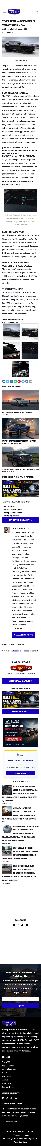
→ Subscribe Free (9, 1121)
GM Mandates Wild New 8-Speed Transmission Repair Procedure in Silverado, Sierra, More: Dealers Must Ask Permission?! (20, 833)
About (5, 1079)
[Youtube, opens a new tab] (26, 925)
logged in (17, 650)
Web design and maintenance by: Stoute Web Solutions (20, 1140)
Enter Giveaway (20, 711)
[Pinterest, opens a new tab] (22, 925)
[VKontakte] (26, 381)
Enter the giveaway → (20, 519)
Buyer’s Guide (8, 1065)
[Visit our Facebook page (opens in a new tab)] (3, 1098)
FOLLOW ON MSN (20, 773)
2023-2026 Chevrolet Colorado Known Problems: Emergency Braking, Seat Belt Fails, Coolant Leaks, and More (19, 873)
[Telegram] (23, 381)
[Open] (4, 12)
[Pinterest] (19, 381)
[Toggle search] (37, 11)
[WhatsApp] (15, 381)
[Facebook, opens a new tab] (14, 925)
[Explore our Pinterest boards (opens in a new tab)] (11, 1098)
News (4, 1072)
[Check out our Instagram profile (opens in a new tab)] (7, 1098)
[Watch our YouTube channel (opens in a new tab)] (16, 1098)
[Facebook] (3, 381)
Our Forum (6, 1076)
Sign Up (20, 1005)
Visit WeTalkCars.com (20, 680)
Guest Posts (7, 1083)
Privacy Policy (8, 1086)
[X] (7, 381)
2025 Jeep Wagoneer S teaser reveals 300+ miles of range (19, 150)
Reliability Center (9, 1069)
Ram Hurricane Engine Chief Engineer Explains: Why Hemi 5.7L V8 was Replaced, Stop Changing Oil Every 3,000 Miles (20, 793)
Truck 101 (6, 1062)
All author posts (23, 634)
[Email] (30, 381)
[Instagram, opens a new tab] (18, 925)
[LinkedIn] (11, 381)
